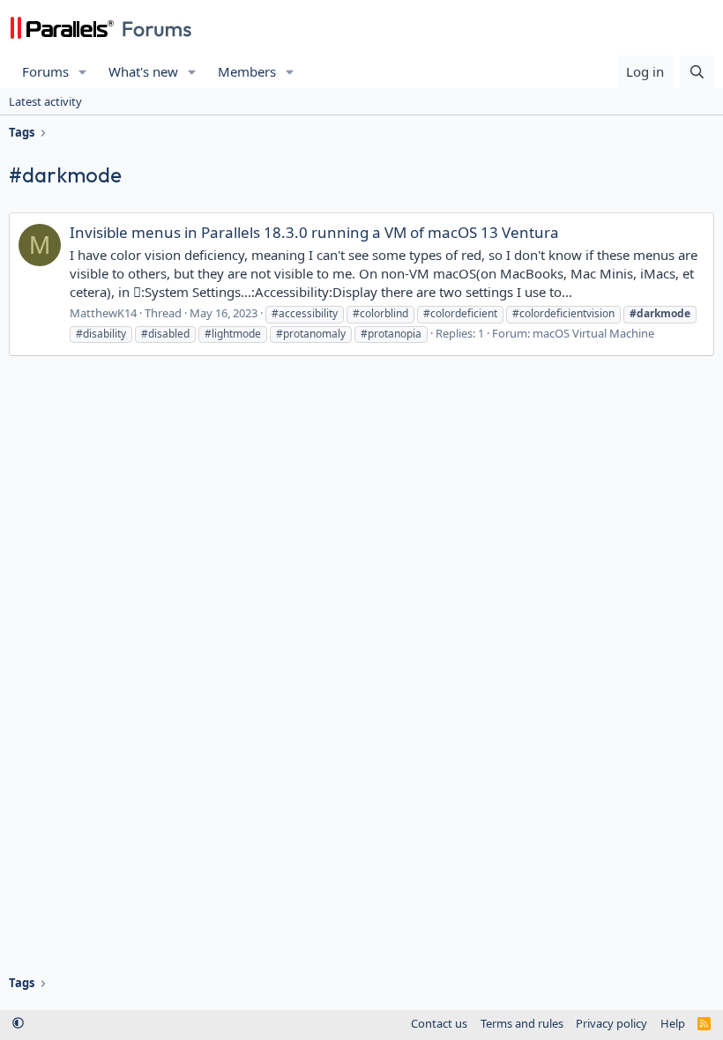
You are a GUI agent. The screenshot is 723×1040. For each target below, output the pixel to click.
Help (672, 1023)
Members (247, 71)
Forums (45, 71)
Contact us (439, 1023)
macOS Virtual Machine (593, 333)
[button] (83, 72)
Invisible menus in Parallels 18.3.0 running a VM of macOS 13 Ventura (314, 232)
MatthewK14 (103, 313)
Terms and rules (522, 1023)
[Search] (697, 72)
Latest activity (45, 101)
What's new (143, 71)
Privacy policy (611, 1023)
